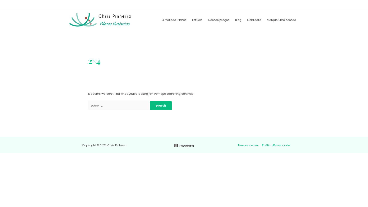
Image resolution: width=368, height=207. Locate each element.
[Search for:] (119, 106)
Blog (238, 20)
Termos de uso (248, 145)
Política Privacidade (276, 145)
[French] (277, 4)
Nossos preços (218, 20)
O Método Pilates (174, 20)
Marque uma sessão (281, 20)
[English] (272, 4)
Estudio (197, 20)
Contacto (254, 20)
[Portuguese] (267, 4)
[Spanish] (282, 4)
